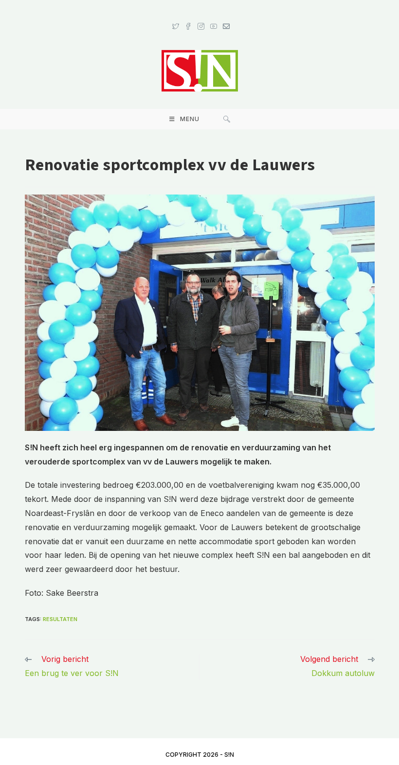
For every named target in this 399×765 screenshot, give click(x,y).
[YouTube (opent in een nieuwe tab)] (213, 17)
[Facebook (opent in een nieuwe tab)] (188, 17)
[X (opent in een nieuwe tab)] (175, 17)
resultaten (60, 619)
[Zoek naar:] (227, 119)
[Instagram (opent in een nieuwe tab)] (201, 17)
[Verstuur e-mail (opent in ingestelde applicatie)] (225, 17)
